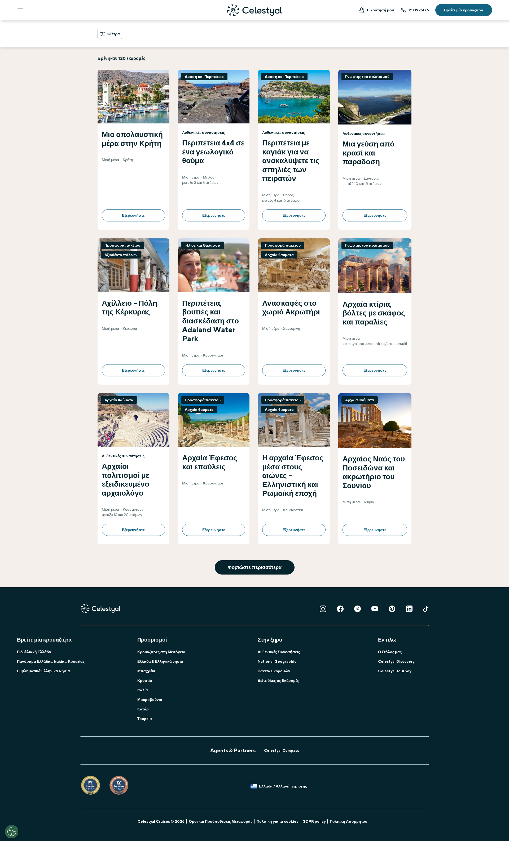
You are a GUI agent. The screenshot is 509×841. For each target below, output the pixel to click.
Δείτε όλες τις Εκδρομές (278, 680)
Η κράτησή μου (380, 10)
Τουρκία (144, 719)
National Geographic (277, 661)
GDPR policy (314, 821)
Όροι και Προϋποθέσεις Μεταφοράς (220, 821)
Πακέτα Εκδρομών (274, 671)
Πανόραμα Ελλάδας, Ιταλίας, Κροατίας (51, 661)
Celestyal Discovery (396, 661)
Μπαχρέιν (146, 671)
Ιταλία (142, 690)
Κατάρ (143, 709)
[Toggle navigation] (20, 10)
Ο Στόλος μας (390, 652)
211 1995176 (419, 10)
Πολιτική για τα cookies (277, 821)
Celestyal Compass (281, 750)
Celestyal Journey (394, 671)
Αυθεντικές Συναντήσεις (279, 652)
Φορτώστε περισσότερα (255, 567)
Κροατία (144, 680)
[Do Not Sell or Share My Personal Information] (11, 831)
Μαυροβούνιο (149, 699)
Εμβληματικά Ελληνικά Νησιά (43, 671)
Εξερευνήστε (133, 215)
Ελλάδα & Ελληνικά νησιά (160, 661)
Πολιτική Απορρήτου (348, 821)
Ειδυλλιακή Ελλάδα (34, 652)
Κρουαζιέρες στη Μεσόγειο (161, 652)
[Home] (254, 10)
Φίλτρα (113, 34)
